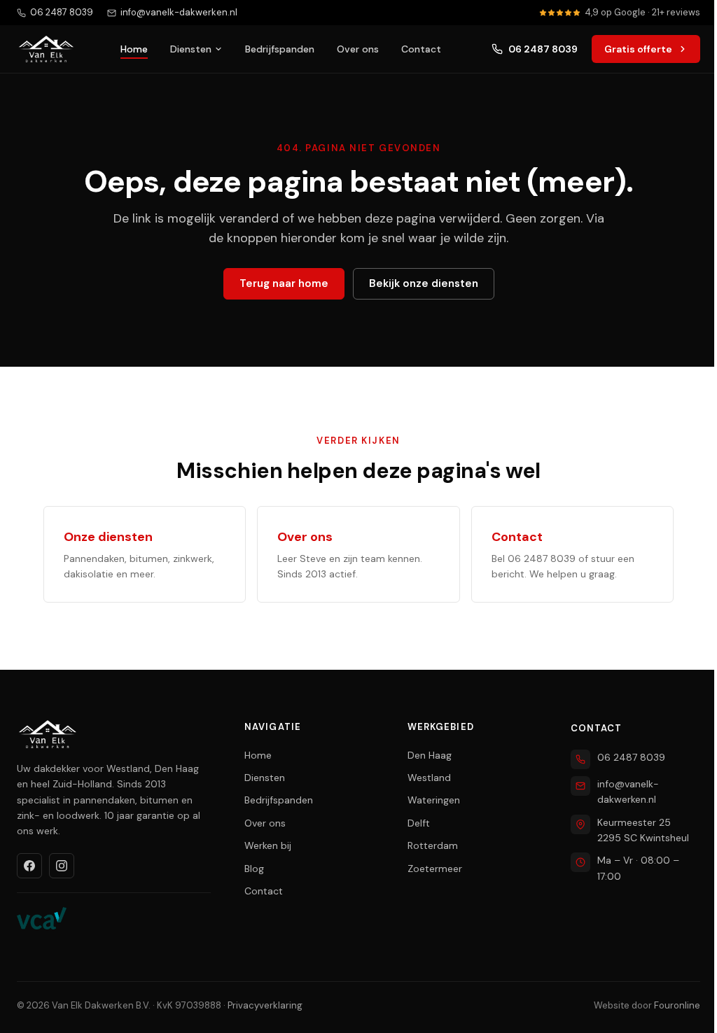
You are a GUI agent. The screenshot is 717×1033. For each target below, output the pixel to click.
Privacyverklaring (265, 1005)
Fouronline (677, 1005)
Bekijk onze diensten (423, 283)
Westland (429, 777)
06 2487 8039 (543, 49)
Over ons (358, 49)
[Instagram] (61, 865)
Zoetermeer (435, 868)
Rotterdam (433, 845)
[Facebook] (29, 865)
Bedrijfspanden (279, 49)
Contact (421, 49)
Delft (419, 823)
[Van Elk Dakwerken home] (46, 49)
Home (134, 49)
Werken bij (267, 845)
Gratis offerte (638, 49)
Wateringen (434, 800)
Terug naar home (283, 283)
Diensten (190, 49)
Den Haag (430, 755)
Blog (254, 868)
